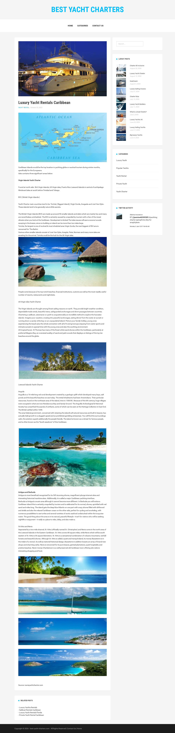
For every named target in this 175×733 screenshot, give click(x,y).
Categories (82, 25)
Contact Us (98, 25)
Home (70, 25)
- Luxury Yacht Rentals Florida (30, 712)
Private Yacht (121, 184)
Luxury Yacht (121, 160)
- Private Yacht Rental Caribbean (31, 715)
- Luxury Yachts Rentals (27, 707)
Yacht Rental (23, 107)
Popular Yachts (122, 168)
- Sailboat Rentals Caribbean (29, 710)
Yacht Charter (121, 192)
